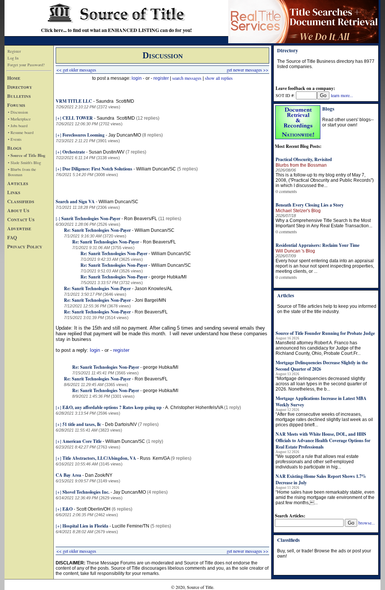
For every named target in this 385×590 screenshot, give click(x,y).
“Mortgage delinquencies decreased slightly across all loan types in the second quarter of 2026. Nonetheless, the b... (321, 384)
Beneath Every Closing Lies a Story (310, 205)
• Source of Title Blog (26, 155)
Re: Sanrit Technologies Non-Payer (97, 230)
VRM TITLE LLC (74, 101)
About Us (18, 210)
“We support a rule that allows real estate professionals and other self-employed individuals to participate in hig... (317, 462)
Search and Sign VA (75, 201)
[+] (58, 118)
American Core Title (82, 441)
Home (13, 78)
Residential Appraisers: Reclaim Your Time (317, 245)
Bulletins (19, 96)
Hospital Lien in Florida (85, 526)
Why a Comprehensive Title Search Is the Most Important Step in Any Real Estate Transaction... (324, 223)
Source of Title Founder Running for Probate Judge (325, 333)
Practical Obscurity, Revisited (304, 159)
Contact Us (21, 219)
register (161, 78)
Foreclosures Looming (83, 135)
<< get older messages (76, 70)
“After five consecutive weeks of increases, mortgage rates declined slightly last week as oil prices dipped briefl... (324, 419)
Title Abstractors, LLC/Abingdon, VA (99, 458)
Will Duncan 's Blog (295, 251)
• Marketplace (19, 119)
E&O (67, 509)
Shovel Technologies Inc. (85, 492)
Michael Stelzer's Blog (298, 210)
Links (13, 192)
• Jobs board (17, 125)
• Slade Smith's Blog (24, 162)
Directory (19, 87)
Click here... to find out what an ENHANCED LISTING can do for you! (116, 30)
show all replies (219, 78)
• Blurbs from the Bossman (22, 172)
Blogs (14, 148)
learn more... (342, 95)
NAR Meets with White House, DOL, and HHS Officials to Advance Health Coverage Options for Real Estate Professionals (323, 440)
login (137, 78)
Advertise (19, 228)
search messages (187, 78)
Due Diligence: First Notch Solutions (97, 169)
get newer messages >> (247, 70)
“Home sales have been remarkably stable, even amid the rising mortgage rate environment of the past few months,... (325, 497)
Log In (13, 58)
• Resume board (20, 132)
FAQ (12, 237)
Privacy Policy (24, 246)
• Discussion (18, 112)
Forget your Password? (26, 64)
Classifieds (20, 201)
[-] (58, 218)
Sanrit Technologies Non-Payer (90, 218)
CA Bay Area (68, 475)
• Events (14, 139)
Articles (17, 183)
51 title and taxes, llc (81, 424)
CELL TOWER (77, 118)
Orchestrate (73, 152)
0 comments (286, 191)
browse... (366, 523)
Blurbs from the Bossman (301, 165)
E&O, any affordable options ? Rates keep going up (112, 407)
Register (14, 51)
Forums (16, 105)
